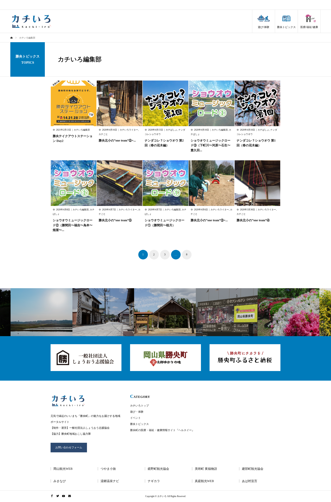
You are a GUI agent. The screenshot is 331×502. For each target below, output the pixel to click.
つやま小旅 (108, 468)
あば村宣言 (249, 481)
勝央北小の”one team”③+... (209, 220)
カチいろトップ (139, 405)
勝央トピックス (286, 27)
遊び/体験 (263, 27)
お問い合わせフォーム (68, 447)
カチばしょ (171, 129)
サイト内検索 (308, 4)
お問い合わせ (254, 4)
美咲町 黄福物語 (206, 468)
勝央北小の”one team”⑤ (115, 220)
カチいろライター (129, 129)
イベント (135, 417)
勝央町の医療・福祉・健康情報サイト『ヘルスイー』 (162, 430)
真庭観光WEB (204, 481)
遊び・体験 (136, 411)
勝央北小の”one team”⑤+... (117, 140)
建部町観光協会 (252, 468)
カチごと (103, 134)
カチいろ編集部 (80, 59)
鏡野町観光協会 (158, 468)
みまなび (59, 481)
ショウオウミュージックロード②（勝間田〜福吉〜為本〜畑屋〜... (73, 225)
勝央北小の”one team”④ (253, 220)
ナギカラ (154, 481)
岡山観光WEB (63, 468)
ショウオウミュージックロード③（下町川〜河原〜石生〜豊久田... (210, 145)
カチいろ (31, 21)
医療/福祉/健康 (309, 27)
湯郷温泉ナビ (110, 481)
